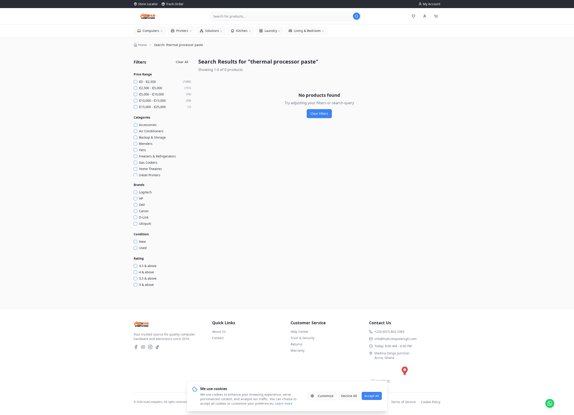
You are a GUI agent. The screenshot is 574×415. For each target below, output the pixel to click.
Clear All (182, 62)
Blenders (145, 143)
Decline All (349, 396)
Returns (296, 344)
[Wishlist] (413, 16)
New (142, 241)
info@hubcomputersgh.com (395, 339)
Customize (325, 396)
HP (141, 198)
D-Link (143, 217)
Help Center (300, 331)
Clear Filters (319, 113)
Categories (142, 117)
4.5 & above (148, 266)
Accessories (148, 125)
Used (143, 248)
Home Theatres (150, 169)
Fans (142, 150)
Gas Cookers (148, 162)
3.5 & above (148, 278)
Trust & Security (302, 338)
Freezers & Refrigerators (157, 156)
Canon (144, 211)
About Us (219, 331)
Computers (151, 31)
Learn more (283, 403)
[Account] (424, 16)
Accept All (371, 396)
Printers (182, 31)
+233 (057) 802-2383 (389, 331)
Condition (141, 234)
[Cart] (435, 16)
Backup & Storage (152, 137)
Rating (139, 258)
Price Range (143, 74)
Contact (218, 338)
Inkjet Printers (149, 175)
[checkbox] (135, 82)
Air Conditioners (151, 131)
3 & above (146, 285)
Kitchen (242, 31)
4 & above (146, 272)
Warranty (297, 350)
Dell (142, 205)
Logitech (145, 192)
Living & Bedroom (307, 31)
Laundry (271, 31)
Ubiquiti (145, 223)
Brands (139, 185)
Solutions (212, 31)
